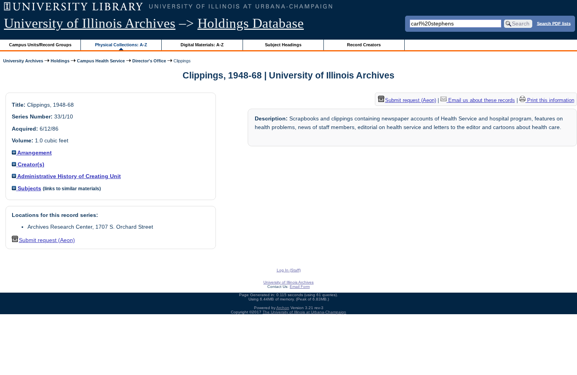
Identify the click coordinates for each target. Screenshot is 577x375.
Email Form (300, 286)
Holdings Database (250, 23)
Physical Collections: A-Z (121, 44)
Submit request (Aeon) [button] (47, 240)
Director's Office (149, 60)
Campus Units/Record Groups (40, 44)
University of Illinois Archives (89, 23)
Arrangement (34, 152)
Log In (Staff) (289, 270)
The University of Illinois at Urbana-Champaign (304, 312)
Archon (282, 308)
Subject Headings (283, 44)
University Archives (23, 60)
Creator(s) (30, 164)
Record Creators (364, 44)
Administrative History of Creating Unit (68, 176)
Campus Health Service (101, 60)
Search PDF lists (554, 23)
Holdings (60, 60)
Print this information (550, 100)
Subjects (28, 188)
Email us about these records (481, 100)
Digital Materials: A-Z (202, 44)
